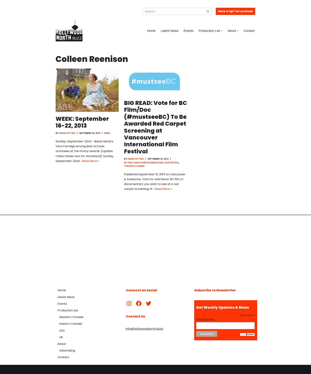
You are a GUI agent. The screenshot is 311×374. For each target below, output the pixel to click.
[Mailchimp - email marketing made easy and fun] (247, 335)
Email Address (206, 319)
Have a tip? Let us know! (235, 11)
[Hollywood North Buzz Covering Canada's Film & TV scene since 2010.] (69, 30)
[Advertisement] (155, 249)
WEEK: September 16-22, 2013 (82, 122)
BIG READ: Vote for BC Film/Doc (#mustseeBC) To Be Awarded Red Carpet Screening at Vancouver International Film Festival (155, 127)
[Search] (208, 11)
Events (188, 31)
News (107, 133)
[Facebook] (139, 303)
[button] (221, 31)
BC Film (128, 162)
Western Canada (71, 317)
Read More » (90, 161)
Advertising (67, 350)
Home (151, 31)
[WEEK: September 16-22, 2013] (87, 90)
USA (62, 330)
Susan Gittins (67, 133)
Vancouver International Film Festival (156, 162)
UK (61, 337)
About (61, 344)
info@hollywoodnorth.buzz (144, 329)
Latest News (170, 31)
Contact (249, 31)
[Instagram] (129, 303)
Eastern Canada (70, 324)
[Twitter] (148, 303)
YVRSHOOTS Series (134, 166)
